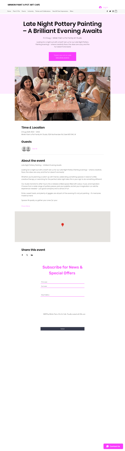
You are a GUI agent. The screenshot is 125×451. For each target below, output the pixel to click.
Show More (25, 206)
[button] (116, 11)
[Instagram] (113, 11)
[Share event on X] (27, 255)
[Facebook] (107, 11)
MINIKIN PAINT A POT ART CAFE (24, 4)
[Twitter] (110, 11)
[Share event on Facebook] (22, 255)
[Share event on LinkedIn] (32, 255)
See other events (62, 57)
